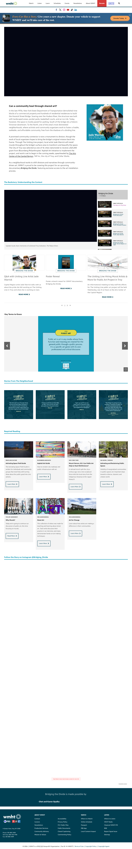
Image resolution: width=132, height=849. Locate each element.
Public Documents (64, 828)
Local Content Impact (88, 831)
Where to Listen (109, 819)
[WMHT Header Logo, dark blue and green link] (11, 3)
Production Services (41, 828)
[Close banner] (129, 15)
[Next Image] (125, 346)
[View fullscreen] (126, 369)
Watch (31, 3)
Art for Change (74, 520)
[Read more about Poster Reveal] (66, 263)
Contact (37, 819)
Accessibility (62, 819)
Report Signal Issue (110, 831)
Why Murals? (10, 520)
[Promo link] (18, 506)
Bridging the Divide (24, 271)
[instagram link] (64, 9)
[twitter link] (60, 9)
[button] (62, 305)
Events (67, 3)
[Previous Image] (7, 346)
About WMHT (90, 3)
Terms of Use (79, 846)
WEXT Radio (108, 822)
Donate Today (118, 18)
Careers (37, 822)
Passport (84, 825)
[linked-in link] (75, 9)
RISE (105, 828)
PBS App (84, 828)
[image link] (105, 122)
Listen (39, 3)
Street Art (40, 520)
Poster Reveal (53, 276)
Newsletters (77, 3)
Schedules (57, 3)
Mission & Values (40, 835)
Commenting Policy (64, 835)
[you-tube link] (68, 9)
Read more (23, 294)
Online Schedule (86, 822)
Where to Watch (86, 819)
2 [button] (67, 305)
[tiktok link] (72, 9)
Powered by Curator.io (123, 783)
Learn (48, 3)
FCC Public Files (63, 825)
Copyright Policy (90, 846)
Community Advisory (41, 831)
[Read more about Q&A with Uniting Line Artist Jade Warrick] (24, 263)
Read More (11, 536)
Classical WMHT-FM (111, 825)
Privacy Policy (62, 822)
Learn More (11, 484)
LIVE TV (111, 3)
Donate (102, 3)
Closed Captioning (64, 831)
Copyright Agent (103, 846)
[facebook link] (56, 9)
